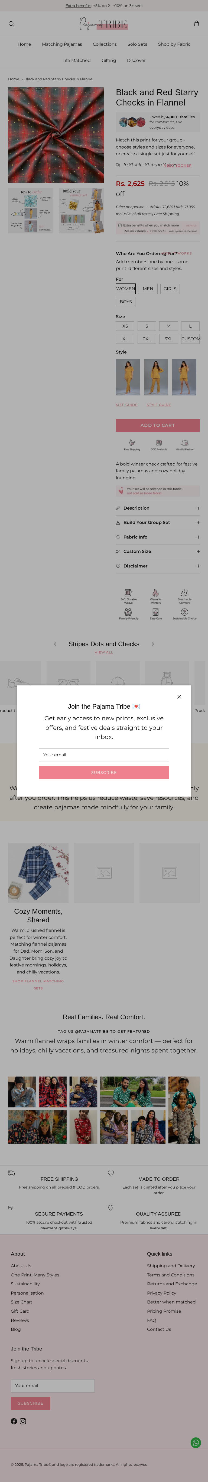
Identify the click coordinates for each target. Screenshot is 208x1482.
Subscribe (104, 772)
